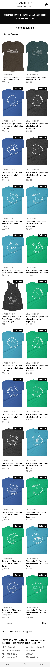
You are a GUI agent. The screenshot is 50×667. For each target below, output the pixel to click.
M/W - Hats (31, 650)
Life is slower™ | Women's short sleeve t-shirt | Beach (12, 514)
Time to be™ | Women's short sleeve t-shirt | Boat (12, 271)
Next (44, 623)
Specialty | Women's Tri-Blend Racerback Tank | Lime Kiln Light (12, 319)
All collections (8, 631)
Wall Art (29, 654)
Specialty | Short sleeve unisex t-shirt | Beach (36, 78)
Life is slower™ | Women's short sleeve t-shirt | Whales (12, 175)
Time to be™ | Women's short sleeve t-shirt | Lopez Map (36, 514)
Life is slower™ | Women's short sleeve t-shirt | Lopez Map (37, 319)
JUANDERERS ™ (8, 74)
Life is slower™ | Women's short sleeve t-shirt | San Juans (37, 175)
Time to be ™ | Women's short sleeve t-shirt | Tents (12, 563)
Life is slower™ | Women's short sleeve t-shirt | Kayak (12, 223)
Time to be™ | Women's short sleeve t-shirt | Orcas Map (36, 223)
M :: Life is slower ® (11, 650)
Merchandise (32, 657)
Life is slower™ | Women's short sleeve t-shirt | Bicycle (37, 465)
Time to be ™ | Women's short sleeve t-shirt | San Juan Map (12, 126)
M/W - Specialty (9, 647)
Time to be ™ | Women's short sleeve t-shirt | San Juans (36, 612)
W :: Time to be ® (9, 657)
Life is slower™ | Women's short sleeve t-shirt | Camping (37, 368)
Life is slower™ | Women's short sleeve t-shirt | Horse (12, 416)
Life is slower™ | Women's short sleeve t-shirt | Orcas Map (37, 126)
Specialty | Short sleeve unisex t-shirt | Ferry (12, 78)
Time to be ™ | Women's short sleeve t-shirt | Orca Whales (37, 563)
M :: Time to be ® (9, 654)
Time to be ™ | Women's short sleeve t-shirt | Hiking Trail (12, 612)
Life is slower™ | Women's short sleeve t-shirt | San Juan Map (12, 368)
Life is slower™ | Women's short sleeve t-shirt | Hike (37, 415)
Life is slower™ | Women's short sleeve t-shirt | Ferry (13, 464)
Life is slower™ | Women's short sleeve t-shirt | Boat (37, 271)
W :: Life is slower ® (35, 647)
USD (8, 664)
